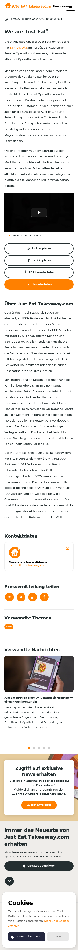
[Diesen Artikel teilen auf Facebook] (44, 597)
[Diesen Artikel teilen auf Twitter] (21, 597)
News (9, 626)
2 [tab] (34, 748)
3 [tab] (39, 748)
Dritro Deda (18, 47)
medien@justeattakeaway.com (27, 565)
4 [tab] (44, 748)
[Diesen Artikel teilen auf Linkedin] (32, 597)
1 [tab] (29, 748)
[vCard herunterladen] (67, 548)
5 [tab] (49, 748)
